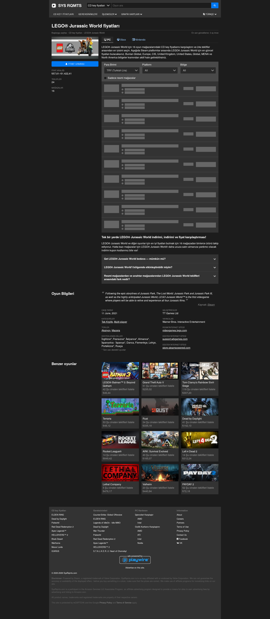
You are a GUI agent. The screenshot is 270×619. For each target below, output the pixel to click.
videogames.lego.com (174, 330)
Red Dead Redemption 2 (63, 526)
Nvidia (140, 542)
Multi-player (120, 322)
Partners (180, 522)
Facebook (183, 538)
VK (180, 542)
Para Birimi (110, 64)
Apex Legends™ (59, 530)
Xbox (123, 39)
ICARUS (55, 551)
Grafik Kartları (130, 14)
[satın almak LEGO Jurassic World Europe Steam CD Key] (160, 179)
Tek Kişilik (107, 322)
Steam (211, 304)
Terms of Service (123, 602)
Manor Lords (57, 546)
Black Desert (57, 538)
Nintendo (140, 39)
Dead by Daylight (59, 518)
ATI (139, 534)
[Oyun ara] (214, 5)
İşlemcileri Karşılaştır (144, 514)
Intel (139, 522)
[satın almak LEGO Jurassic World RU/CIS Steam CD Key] (160, 164)
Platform (146, 64)
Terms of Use (183, 526)
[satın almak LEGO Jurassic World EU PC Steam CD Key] (160, 134)
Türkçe (210, 14)
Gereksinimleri (88, 14)
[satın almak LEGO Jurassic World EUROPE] (160, 149)
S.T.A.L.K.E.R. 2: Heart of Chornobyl (110, 551)
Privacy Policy (183, 530)
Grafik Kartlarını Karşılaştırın (147, 526)
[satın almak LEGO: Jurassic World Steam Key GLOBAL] (160, 119)
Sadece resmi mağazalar (121, 78)
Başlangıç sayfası (67, 5)
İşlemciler (108, 14)
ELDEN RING (58, 514)
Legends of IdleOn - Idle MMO (106, 522)
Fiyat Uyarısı (76, 63)
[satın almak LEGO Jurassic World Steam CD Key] (160, 88)
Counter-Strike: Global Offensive (107, 514)
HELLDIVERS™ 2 (60, 534)
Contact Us (182, 534)
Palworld (55, 522)
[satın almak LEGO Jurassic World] (160, 103)
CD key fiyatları (63, 14)
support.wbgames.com (175, 339)
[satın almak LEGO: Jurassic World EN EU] (160, 225)
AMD (140, 518)
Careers (180, 518)
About (179, 514)
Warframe (56, 542)
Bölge (183, 64)
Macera (116, 330)
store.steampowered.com (176, 347)
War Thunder (99, 530)
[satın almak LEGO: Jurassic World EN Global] (160, 194)
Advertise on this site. (135, 567)
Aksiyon (106, 330)
